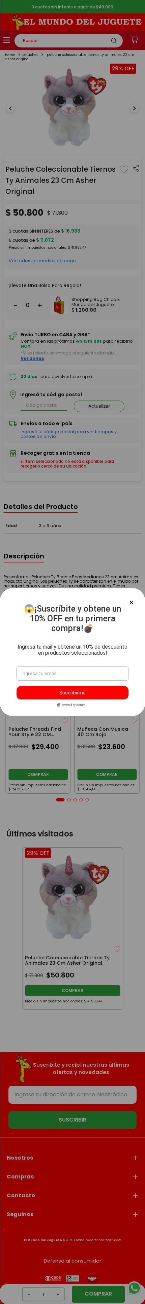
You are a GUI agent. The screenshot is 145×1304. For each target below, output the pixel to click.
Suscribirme (72, 693)
